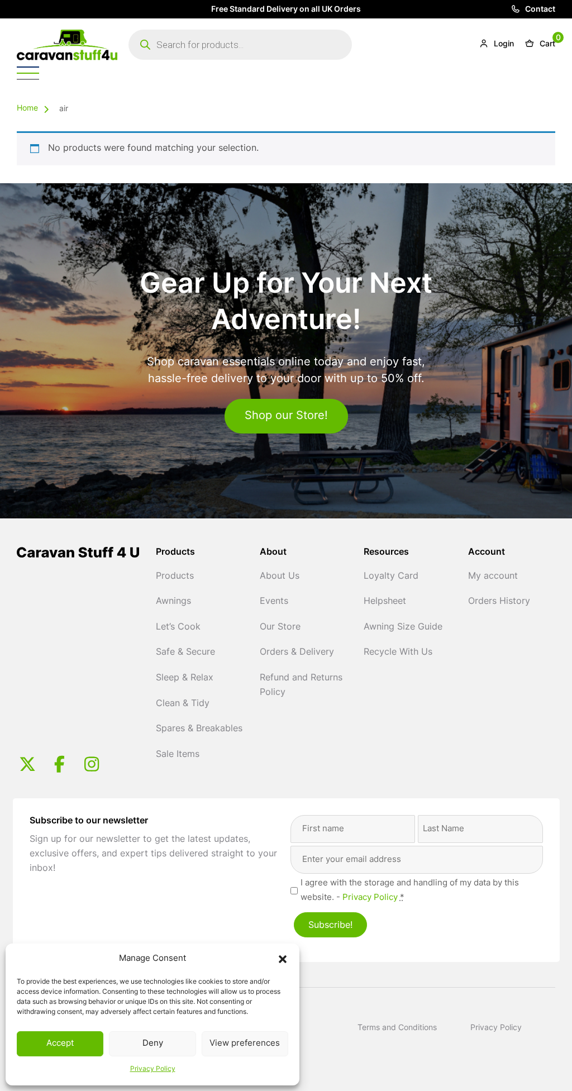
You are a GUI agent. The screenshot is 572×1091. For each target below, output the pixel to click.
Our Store (280, 627)
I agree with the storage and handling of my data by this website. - (410, 890)
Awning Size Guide (403, 627)
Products (175, 576)
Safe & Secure (185, 652)
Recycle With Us (398, 652)
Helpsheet (385, 601)
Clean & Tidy (182, 703)
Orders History (499, 601)
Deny (152, 1044)
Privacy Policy (152, 1069)
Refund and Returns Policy (301, 685)
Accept (60, 1044)
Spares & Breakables (199, 729)
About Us (279, 576)
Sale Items (177, 754)
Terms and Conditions (397, 1028)
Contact (539, 10)
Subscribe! (330, 925)
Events (274, 601)
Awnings (173, 601)
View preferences (244, 1044)
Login (503, 44)
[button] (282, 959)
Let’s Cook (178, 627)
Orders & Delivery (297, 652)
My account (493, 576)
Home (27, 108)
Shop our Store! (286, 416)
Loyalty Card (391, 576)
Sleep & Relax (184, 678)
